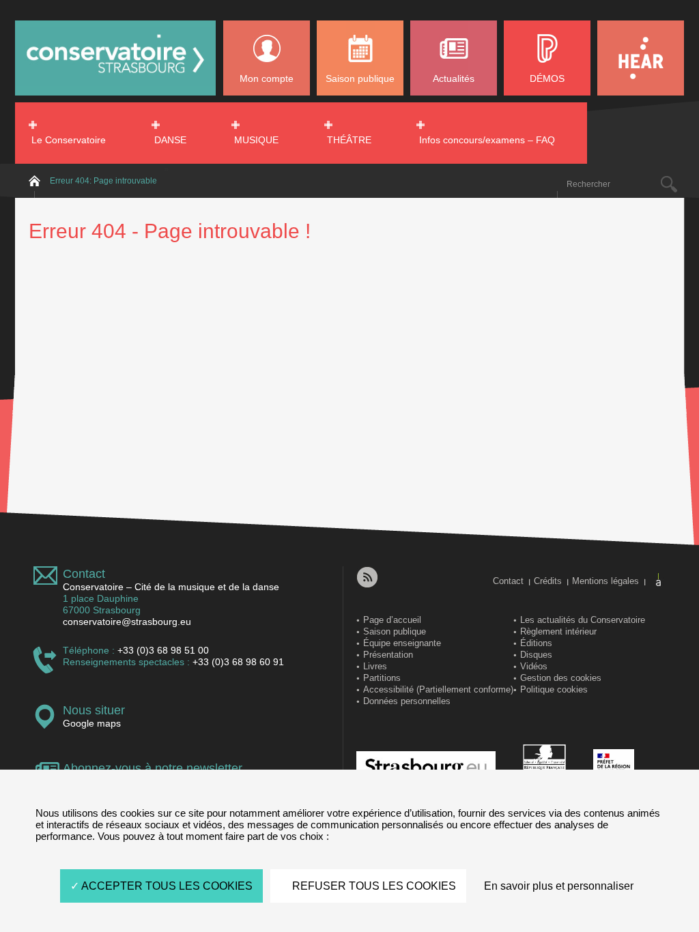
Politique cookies (554, 689)
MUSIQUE (256, 139)
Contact (84, 574)
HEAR (640, 58)
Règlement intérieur (558, 631)
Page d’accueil (392, 620)
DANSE (170, 139)
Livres (375, 666)
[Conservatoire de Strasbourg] (115, 83)
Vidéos (533, 666)
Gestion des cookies (560, 678)
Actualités (453, 78)
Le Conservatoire (68, 139)
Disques (536, 655)
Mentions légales (605, 581)
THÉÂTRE (349, 139)
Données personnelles (407, 701)
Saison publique (360, 78)
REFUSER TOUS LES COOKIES (372, 886)
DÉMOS (547, 78)
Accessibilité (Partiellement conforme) (438, 689)
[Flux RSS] (367, 577)
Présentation (388, 655)
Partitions (382, 678)
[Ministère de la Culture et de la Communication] (544, 768)
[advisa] (659, 580)
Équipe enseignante (402, 643)
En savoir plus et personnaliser (558, 886)
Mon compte (267, 78)
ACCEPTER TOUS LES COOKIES (166, 886)
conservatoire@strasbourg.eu (127, 621)
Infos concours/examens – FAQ (487, 139)
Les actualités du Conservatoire (582, 620)
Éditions (536, 643)
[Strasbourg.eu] (426, 768)
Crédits (548, 581)
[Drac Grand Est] (613, 768)
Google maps (92, 723)
